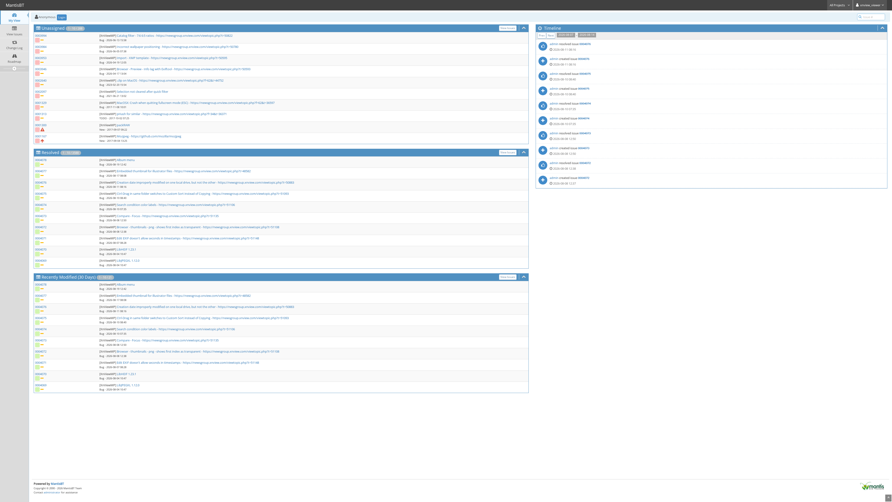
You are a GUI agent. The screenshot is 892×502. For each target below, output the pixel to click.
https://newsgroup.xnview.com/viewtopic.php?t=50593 (212, 69)
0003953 (40, 58)
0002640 (40, 80)
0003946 (40, 69)
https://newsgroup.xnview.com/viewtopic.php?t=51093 (251, 194)
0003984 (40, 47)
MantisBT (57, 484)
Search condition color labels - (138, 205)
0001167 (40, 136)
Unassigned (53, 28)
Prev (542, 35)
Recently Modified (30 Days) (68, 277)
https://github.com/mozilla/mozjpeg (156, 136)
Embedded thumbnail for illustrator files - (145, 171)
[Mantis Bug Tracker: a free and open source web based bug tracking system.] (872, 486)
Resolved (50, 152)
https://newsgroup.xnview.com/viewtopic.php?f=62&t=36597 (232, 103)
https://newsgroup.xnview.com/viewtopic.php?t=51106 (197, 205)
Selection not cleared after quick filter (142, 91)
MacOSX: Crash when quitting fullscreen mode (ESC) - (153, 103)
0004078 (40, 160)
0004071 (40, 238)
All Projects (837, 5)
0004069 (40, 260)
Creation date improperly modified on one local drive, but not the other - (167, 182)
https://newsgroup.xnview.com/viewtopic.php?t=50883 (256, 182)
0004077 (40, 171)
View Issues (507, 28)
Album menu (126, 160)
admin (554, 44)
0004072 (40, 227)
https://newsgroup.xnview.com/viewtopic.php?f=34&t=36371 (185, 114)
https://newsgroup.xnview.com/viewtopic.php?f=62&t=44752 (181, 80)
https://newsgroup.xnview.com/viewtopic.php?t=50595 (189, 58)
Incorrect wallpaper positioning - (139, 47)
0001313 (40, 114)
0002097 (40, 91)
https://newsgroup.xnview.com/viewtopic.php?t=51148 (221, 238)
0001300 (40, 125)
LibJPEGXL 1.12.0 (128, 260)
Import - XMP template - (134, 58)
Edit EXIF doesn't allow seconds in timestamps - (150, 238)
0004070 (40, 249)
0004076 (40, 182)
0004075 (40, 194)
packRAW (123, 125)
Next (551, 35)
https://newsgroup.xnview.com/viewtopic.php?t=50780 (200, 47)
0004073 (40, 216)
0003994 (40, 35)
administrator (52, 492)
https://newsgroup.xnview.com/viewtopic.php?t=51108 (241, 227)
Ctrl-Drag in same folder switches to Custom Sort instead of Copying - (165, 194)
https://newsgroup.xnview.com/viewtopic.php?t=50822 (194, 35)
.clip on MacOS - (128, 80)
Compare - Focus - (129, 216)
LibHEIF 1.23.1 (126, 249)
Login (61, 17)
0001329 (40, 103)
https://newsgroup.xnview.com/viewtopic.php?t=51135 (180, 216)
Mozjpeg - (124, 136)
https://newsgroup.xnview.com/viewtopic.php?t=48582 (212, 171)
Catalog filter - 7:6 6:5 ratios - (136, 35)
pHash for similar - (130, 114)
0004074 (40, 205)
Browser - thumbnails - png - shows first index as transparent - (160, 227)
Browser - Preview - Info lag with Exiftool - (145, 69)
